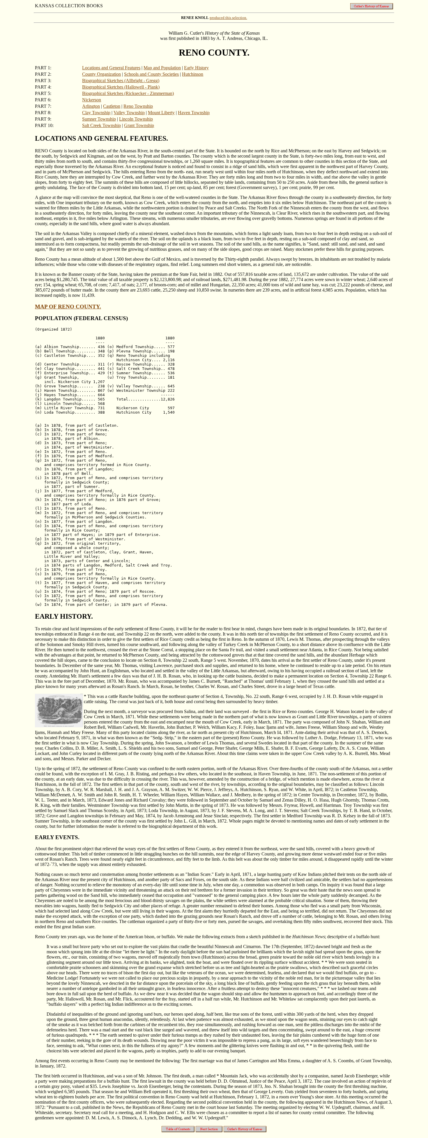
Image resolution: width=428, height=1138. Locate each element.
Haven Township (194, 112)
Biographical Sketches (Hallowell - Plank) (121, 86)
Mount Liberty (161, 112)
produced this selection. (228, 17)
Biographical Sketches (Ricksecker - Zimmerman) (128, 93)
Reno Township (138, 106)
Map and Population (162, 67)
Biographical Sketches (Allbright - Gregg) (120, 80)
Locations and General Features (111, 67)
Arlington (91, 106)
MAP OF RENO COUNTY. (68, 307)
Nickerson (91, 99)
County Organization (101, 74)
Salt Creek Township (101, 125)
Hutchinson (192, 74)
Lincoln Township (136, 119)
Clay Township (96, 112)
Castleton (111, 106)
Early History (196, 67)
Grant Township (139, 125)
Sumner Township (99, 119)
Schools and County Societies (151, 74)
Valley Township (129, 112)
